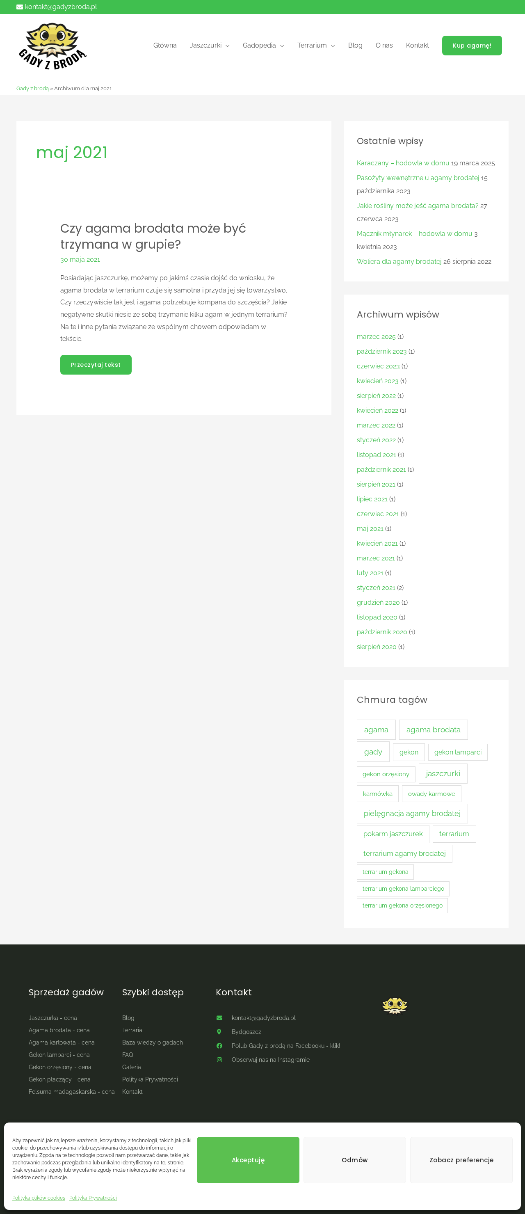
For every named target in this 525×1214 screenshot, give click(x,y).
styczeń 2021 (376, 588)
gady (373, 751)
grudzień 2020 (378, 602)
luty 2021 (370, 573)
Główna (165, 45)
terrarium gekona (386, 872)
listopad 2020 (377, 617)
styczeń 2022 (376, 440)
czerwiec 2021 (378, 514)
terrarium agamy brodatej (404, 853)
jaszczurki (443, 773)
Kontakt (417, 45)
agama (376, 729)
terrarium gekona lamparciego (403, 888)
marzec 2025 (376, 337)
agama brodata (433, 729)
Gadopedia (259, 45)
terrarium (454, 834)
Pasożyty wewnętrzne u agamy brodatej (418, 178)
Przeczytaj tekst (96, 362)
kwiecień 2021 (377, 543)
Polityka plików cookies (38, 1198)
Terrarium (312, 45)
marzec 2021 (376, 558)
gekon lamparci (458, 752)
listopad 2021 (376, 455)
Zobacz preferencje (461, 1160)
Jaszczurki (205, 45)
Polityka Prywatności (93, 1198)
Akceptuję (248, 1160)
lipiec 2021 (372, 499)
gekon (408, 752)
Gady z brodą (32, 88)
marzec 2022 (376, 425)
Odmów (355, 1160)
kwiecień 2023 (378, 381)
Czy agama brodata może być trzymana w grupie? (153, 236)
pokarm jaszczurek (393, 834)
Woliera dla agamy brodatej (399, 261)
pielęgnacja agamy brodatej (412, 813)
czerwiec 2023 (378, 366)
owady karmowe (431, 794)
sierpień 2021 (376, 484)
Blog (355, 45)
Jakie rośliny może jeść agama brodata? (418, 206)
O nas (384, 45)
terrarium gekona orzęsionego (403, 905)
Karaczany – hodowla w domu (403, 163)
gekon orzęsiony (386, 773)
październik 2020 (382, 632)
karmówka (378, 794)
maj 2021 (370, 529)
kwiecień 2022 (377, 410)
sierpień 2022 (376, 396)
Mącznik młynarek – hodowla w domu (414, 234)
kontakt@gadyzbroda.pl (61, 7)
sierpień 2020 (377, 647)
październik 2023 (382, 351)
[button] (472, 45)
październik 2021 (381, 469)
